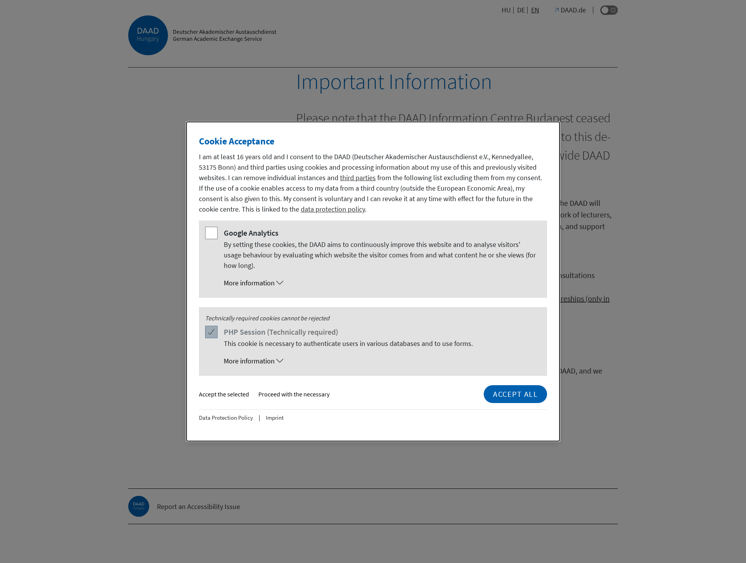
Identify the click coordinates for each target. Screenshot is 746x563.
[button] (381, 283)
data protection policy (333, 209)
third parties (358, 177)
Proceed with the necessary (293, 394)
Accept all (515, 394)
